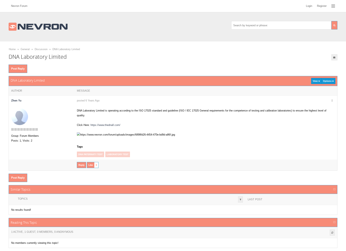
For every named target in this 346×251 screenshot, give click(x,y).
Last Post (255, 199)
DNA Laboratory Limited (66, 49)
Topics (23, 198)
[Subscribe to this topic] (334, 57)
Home (12, 49)
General (25, 49)
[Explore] (333, 6)
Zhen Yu (16, 100)
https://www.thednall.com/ (105, 125)
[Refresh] (332, 233)
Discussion (41, 49)
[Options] (332, 100)
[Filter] (240, 199)
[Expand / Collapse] (334, 189)
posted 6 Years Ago (88, 100)
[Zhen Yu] (19, 116)
